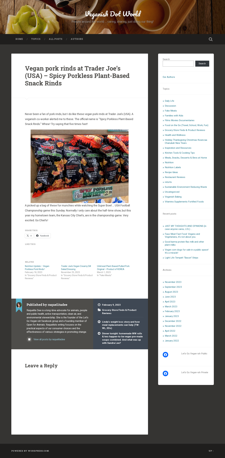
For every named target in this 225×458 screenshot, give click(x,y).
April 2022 (170, 331)
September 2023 (173, 287)
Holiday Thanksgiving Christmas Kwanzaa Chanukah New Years (186, 141)
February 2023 (172, 311)
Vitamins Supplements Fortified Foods (184, 201)
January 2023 (172, 316)
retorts (168, 182)
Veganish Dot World (112, 13)
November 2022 (173, 326)
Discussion (170, 105)
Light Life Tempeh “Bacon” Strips (181, 257)
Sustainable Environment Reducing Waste (186, 187)
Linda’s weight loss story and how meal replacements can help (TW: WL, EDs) (121, 325)
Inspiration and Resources (178, 148)
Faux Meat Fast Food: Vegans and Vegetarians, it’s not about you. (182, 235)
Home (19, 39)
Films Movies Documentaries (179, 120)
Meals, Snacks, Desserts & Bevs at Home (186, 157)
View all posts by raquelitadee (49, 339)
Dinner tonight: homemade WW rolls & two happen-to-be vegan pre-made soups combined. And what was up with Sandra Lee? (122, 338)
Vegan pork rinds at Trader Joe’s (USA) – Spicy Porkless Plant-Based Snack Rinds (77, 75)
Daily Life (169, 101)
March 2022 (171, 335)
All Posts (55, 39)
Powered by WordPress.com (30, 451)
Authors (77, 39)
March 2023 (171, 306)
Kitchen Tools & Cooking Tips (180, 152)
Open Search (211, 39)
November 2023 (173, 282)
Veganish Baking (173, 196)
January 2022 (172, 340)
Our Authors (169, 77)
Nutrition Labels (173, 167)
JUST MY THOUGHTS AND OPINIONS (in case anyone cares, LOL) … (185, 227)
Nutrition (169, 162)
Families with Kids (174, 115)
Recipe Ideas (171, 172)
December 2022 (173, 321)
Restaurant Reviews (175, 177)
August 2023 (171, 291)
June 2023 (170, 296)
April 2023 (170, 301)
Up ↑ (211, 451)
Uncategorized (172, 191)
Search (166, 59)
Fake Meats (171, 110)
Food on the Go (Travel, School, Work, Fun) (186, 125)
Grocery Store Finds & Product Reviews (185, 130)
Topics (36, 39)
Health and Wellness (175, 135)
